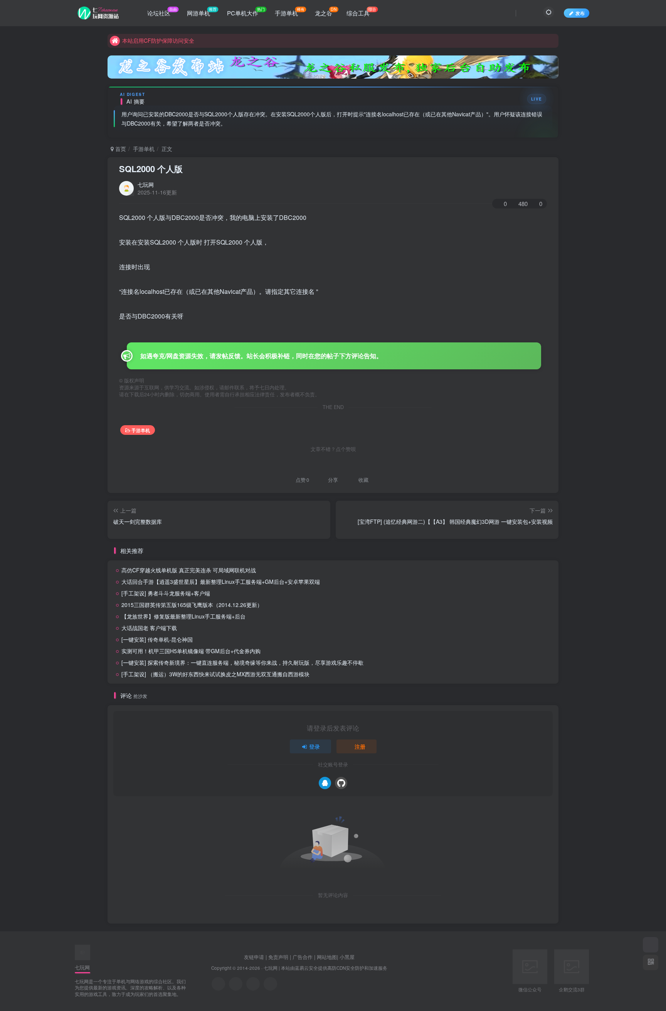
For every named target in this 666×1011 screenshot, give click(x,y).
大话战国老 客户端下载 (149, 628)
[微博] (253, 984)
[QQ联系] (235, 984)
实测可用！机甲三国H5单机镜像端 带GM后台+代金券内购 (191, 651)
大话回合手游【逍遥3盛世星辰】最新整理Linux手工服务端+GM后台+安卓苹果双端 (220, 581)
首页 (120, 149)
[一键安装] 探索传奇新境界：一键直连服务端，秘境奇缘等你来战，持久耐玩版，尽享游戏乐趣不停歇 (242, 662)
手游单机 (144, 149)
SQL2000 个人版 (151, 169)
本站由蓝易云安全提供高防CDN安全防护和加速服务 (334, 968)
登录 (314, 746)
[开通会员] (650, 944)
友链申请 (254, 957)
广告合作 (303, 957)
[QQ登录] (325, 783)
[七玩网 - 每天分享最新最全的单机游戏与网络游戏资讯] (82, 951)
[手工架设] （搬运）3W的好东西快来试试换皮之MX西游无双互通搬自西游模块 (215, 674)
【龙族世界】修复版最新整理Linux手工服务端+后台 (183, 616)
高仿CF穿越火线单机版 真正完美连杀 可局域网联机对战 (188, 570)
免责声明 (278, 957)
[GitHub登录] (341, 783)
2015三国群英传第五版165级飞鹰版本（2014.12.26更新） (191, 605)
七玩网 (146, 184)
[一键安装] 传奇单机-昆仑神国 (157, 639)
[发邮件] (270, 984)
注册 (360, 746)
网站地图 (327, 957)
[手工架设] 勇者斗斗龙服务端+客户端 (165, 593)
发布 (580, 13)
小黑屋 (347, 957)
